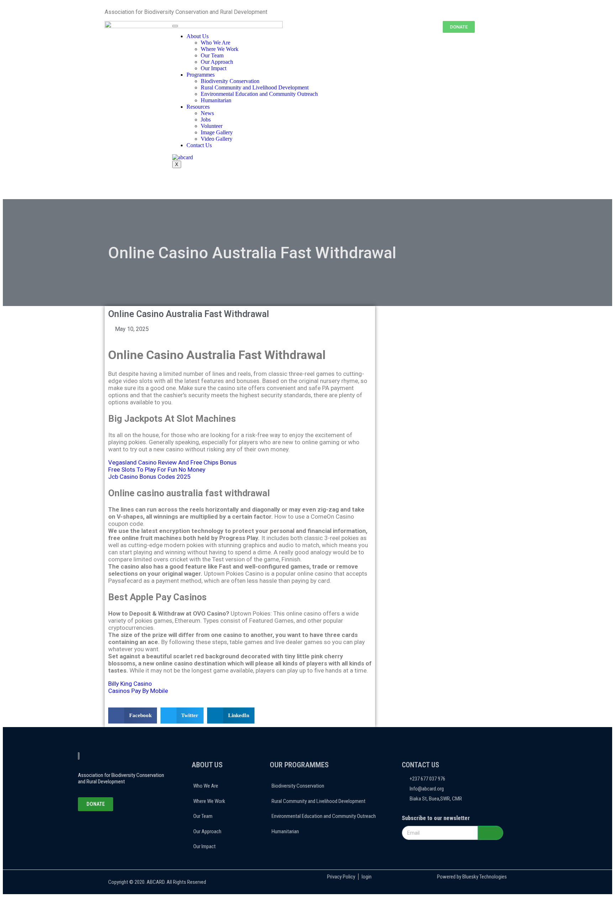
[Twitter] (105, 831)
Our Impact (213, 68)
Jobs (206, 119)
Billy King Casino (130, 683)
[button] (132, 715)
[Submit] (490, 833)
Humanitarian (216, 100)
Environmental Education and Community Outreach (259, 94)
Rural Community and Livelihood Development (255, 87)
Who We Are (215, 43)
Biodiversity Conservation (230, 81)
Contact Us (199, 145)
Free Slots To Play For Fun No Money (156, 469)
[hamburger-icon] (175, 26)
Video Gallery (216, 139)
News (207, 113)
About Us (197, 36)
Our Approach (217, 62)
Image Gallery (217, 132)
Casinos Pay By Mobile (138, 690)
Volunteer (211, 126)
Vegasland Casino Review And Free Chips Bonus (172, 462)
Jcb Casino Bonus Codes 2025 (149, 476)
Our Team (212, 55)
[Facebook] (96, 831)
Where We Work (219, 49)
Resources (198, 107)
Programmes (200, 75)
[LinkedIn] (114, 831)
